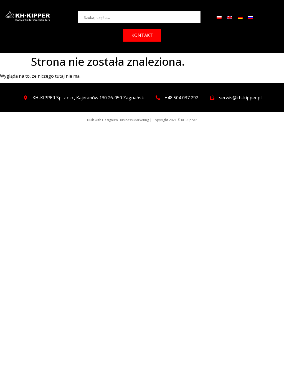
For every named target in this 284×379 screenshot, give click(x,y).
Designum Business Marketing (125, 120)
